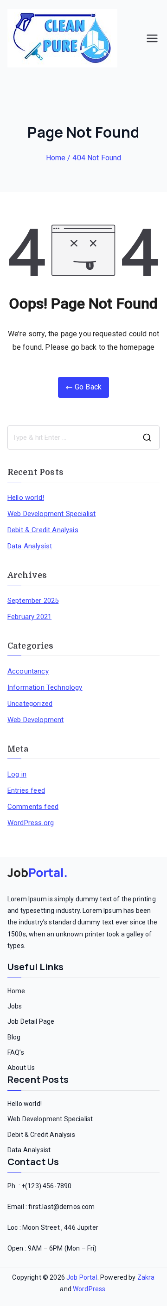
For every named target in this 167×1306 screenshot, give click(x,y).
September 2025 (32, 600)
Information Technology (45, 687)
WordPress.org (30, 823)
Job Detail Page (30, 1021)
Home (16, 991)
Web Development (35, 720)
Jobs (14, 1006)
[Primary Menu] (152, 38)
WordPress (89, 1289)
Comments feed (32, 806)
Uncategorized (29, 703)
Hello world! (25, 497)
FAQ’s (15, 1052)
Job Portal (81, 1277)
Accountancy (28, 671)
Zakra (146, 1277)
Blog (14, 1037)
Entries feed (26, 790)
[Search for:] (83, 437)
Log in (16, 774)
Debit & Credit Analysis (42, 530)
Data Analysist (29, 546)
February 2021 (29, 617)
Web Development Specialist (51, 514)
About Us (21, 1067)
